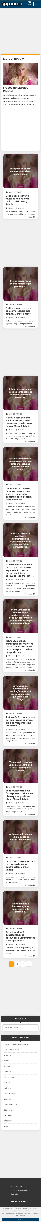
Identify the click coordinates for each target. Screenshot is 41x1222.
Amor (6, 1060)
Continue (29, 217)
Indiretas (8, 1088)
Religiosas (8, 1121)
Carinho (7, 1071)
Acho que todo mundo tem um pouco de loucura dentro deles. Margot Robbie (20, 865)
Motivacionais (10, 1093)
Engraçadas (9, 1077)
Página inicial (16, 1186)
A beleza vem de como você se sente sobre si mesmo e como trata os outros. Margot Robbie (19, 422)
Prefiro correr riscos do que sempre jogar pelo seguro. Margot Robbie (18, 311)
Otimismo (8, 1110)
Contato (14, 1194)
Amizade (7, 1055)
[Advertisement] (20, 31)
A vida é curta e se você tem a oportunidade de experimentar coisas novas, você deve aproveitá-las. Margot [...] (20, 570)
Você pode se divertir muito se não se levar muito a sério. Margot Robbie (17, 200)
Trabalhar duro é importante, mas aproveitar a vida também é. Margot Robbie (20, 936)
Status (6, 1126)
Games (7, 1082)
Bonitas (7, 1066)
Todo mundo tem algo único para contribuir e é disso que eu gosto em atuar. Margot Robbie (19, 795)
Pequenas (8, 1115)
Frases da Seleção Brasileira (16, 1044)
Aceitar (20, 1220)
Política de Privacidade (20, 1190)
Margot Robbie (16, 192)
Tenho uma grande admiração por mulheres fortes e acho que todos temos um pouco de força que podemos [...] (20, 646)
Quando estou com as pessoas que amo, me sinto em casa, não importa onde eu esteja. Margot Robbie (19, 494)
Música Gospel (10, 1104)
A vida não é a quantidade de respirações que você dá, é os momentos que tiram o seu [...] (20, 721)
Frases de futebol (11, 1049)
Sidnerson (11, 208)
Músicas (7, 1099)
